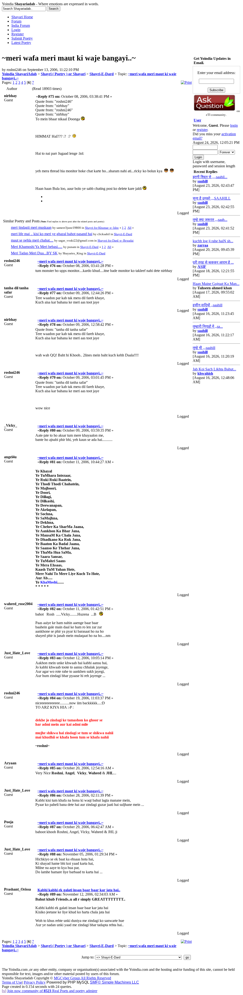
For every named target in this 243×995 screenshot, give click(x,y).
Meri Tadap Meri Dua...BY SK (34, 253)
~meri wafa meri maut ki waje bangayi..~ (70, 261)
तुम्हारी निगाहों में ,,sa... (208, 326)
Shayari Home (22, 17)
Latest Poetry (21, 43)
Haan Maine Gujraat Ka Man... (216, 284)
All (129, 227)
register (202, 130)
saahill (202, 181)
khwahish (205, 373)
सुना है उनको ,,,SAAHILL (212, 198)
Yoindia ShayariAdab (19, 74)
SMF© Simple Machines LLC (114, 982)
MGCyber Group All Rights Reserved (82, 978)
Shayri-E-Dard (101, 74)
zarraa (202, 245)
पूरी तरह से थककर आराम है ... (213, 262)
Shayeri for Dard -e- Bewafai (116, 240)
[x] (4, 991)
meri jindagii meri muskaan (31, 227)
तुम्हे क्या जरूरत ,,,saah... (210, 220)
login (234, 125)
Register (17, 34)
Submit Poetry (22, 38)
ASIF (201, 267)
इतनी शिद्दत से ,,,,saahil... (210, 177)
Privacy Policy (35, 982)
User (197, 120)
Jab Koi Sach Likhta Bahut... (214, 369)
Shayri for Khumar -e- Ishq (102, 227)
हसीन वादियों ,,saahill (207, 305)
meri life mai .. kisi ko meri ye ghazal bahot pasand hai (51, 234)
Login (15, 30)
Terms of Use (12, 982)
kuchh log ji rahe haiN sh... (213, 241)
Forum (16, 21)
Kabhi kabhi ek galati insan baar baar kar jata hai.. (78, 890)
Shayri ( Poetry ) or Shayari (63, 74)
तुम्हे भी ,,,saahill (204, 348)
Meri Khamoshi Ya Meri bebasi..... (36, 247)
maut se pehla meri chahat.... (32, 240)
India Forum (20, 25)
